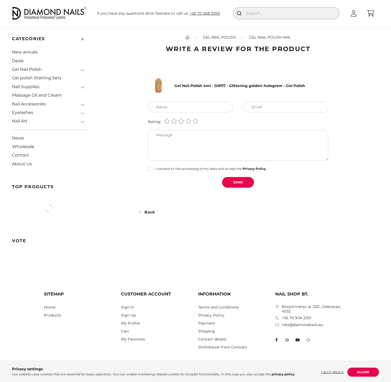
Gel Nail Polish (27, 69)
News (18, 138)
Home (49, 307)
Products (52, 315)
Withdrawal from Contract (222, 347)
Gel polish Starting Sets (36, 77)
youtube (297, 340)
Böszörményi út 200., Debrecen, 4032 (311, 309)
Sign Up (128, 315)
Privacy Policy (211, 315)
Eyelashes (22, 112)
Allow (363, 372)
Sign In (127, 307)
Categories (28, 38)
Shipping (206, 331)
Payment (206, 323)
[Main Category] (187, 37)
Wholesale (23, 146)
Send (238, 182)
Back (149, 212)
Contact (20, 155)
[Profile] (353, 13)
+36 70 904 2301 (296, 318)
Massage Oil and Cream (37, 95)
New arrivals (25, 52)
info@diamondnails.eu (302, 325)
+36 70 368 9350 (205, 13)
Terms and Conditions (218, 307)
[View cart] (370, 13)
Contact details (212, 339)
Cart (125, 331)
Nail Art (19, 121)
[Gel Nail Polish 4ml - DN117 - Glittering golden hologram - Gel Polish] (158, 85)
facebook (276, 340)
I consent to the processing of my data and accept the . (211, 169)
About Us (22, 163)
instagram (287, 340)
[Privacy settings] (308, 340)
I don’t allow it (332, 372)
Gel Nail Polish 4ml (270, 37)
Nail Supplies (25, 86)
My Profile (130, 323)
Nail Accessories (29, 103)
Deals (18, 60)
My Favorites (133, 339)
